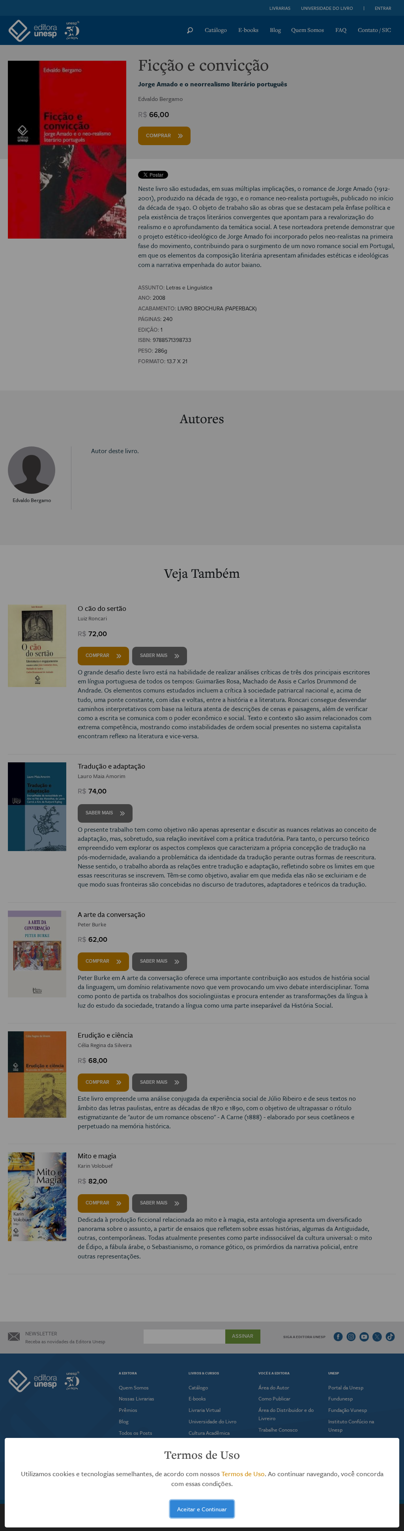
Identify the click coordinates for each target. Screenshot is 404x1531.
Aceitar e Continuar (202, 1509)
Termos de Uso (243, 1474)
